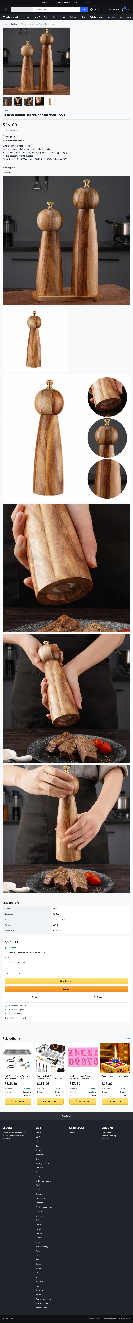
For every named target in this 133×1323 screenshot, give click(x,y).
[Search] (84, 9)
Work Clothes (41, 1308)
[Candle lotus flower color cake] (115, 1058)
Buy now (66, 989)
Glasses (39, 1211)
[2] (18, 101)
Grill (37, 1220)
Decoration (40, 1194)
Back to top (67, 1116)
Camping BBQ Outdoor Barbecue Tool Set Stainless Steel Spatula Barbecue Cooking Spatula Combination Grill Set (50, 1077)
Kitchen (14, 24)
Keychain (39, 1233)
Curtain (39, 1190)
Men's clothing (42, 1246)
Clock (38, 1185)
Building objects (97, 17)
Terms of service (109, 1319)
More (128, 1038)
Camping (112, 17)
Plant (38, 1260)
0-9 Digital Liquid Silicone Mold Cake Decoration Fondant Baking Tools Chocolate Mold (80, 1077)
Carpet (38, 1176)
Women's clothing (43, 1299)
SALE (37, 17)
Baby (46, 17)
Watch (38, 1294)
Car (121, 17)
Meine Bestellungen (110, 1136)
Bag (54, 17)
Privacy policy (93, 1319)
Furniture (39, 1203)
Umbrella (39, 1290)
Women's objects (43, 1303)
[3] (28, 101)
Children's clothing (43, 1181)
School (39, 1264)
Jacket (38, 1225)
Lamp (38, 1242)
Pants (38, 1251)
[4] (39, 101)
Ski (37, 1273)
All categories (13, 17)
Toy (37, 1286)
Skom (5, 111)
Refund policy (124, 1319)
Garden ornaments (44, 1207)
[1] (7, 101)
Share (99, 997)
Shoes (38, 1268)
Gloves (39, 1216)
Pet (37, 1255)
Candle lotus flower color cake (115, 1076)
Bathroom (74, 17)
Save (37, 997)
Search (72, 1133)
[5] (50, 101)
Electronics (40, 1198)
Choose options (50, 1101)
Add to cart (68, 981)
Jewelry (39, 1229)
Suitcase (39, 1281)
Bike (84, 17)
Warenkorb (106, 1138)
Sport (38, 1277)
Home (28, 17)
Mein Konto (106, 1133)
